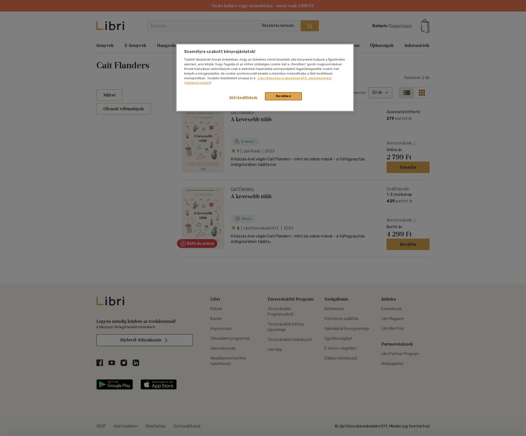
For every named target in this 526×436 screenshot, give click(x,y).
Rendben (283, 96)
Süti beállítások (243, 97)
